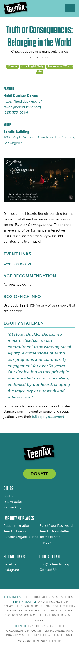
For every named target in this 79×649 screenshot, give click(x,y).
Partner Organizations (21, 537)
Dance (12, 66)
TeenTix (20, 626)
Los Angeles (13, 502)
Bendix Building (16, 132)
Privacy (45, 542)
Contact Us (48, 570)
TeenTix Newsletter (54, 531)
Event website (17, 263)
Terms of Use (50, 537)
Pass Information (17, 526)
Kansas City (13, 507)
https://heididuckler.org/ (23, 101)
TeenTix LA (12, 597)
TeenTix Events (15, 531)
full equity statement (48, 417)
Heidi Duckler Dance (21, 96)
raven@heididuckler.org (22, 107)
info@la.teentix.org (54, 564)
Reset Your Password (56, 526)
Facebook (11, 564)
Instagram (11, 570)
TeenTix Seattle (24, 601)
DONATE (39, 473)
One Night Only (32, 66)
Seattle (9, 496)
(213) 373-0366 (16, 112)
